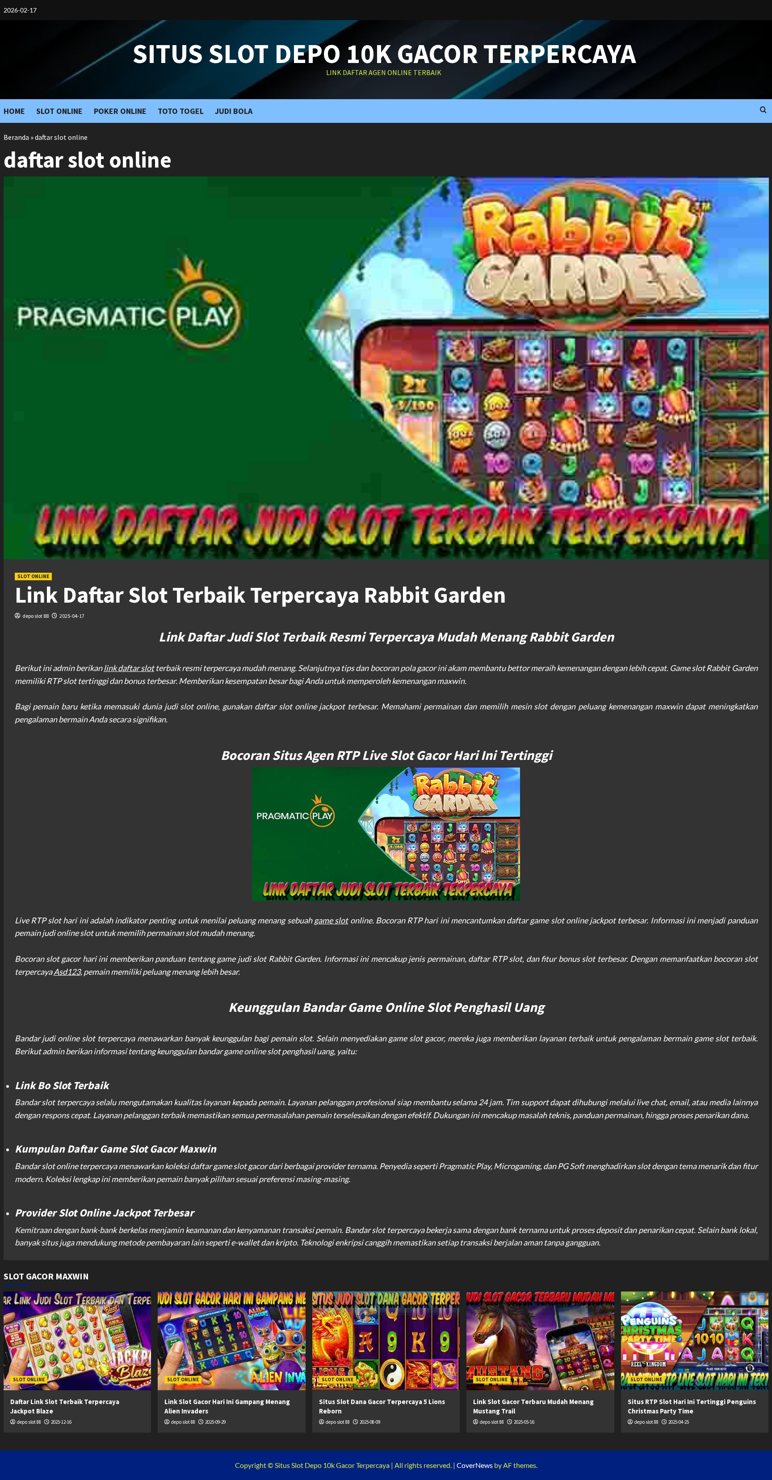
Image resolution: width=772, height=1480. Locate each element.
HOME (14, 111)
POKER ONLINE (120, 111)
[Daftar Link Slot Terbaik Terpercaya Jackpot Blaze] (77, 1340)
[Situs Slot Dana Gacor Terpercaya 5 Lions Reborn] (386, 1340)
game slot (331, 920)
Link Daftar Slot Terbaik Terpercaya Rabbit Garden (260, 595)
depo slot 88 (35, 615)
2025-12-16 (61, 1422)
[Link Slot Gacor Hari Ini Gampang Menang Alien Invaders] (232, 1340)
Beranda (16, 137)
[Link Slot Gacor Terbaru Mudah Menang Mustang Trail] (540, 1340)
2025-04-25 (678, 1422)
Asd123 (67, 972)
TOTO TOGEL (181, 111)
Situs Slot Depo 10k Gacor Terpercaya (384, 53)
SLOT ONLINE (59, 111)
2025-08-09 (370, 1422)
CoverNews (475, 1465)
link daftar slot (129, 668)
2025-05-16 (524, 1422)
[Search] (763, 110)
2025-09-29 (215, 1422)
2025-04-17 (71, 615)
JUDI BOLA (233, 111)
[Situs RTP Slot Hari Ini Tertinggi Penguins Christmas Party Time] (695, 1340)
